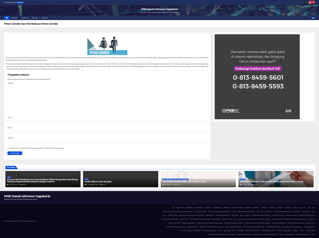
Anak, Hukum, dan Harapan (98, 181)
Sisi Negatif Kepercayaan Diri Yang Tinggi (219, 234)
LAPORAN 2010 (198, 207)
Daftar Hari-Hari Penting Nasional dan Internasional (191, 215)
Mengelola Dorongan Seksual (189, 223)
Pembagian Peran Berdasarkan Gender (175, 226)
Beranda (14, 18)
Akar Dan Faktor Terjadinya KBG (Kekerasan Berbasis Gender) (177, 211)
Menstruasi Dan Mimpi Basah (279, 223)
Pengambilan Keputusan (192, 226)
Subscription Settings (289, 234)
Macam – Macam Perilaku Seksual (247, 219)
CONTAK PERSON (173, 215)
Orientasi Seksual (310, 223)
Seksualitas (295, 230)
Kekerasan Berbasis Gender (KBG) (169, 219)
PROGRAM (248, 207)
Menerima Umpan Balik (174, 223)
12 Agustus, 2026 (14, 184)
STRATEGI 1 (256, 207)
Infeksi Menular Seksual (291, 215)
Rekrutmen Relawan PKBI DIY (252, 230)
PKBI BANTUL (198, 230)
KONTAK (230, 219)
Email (9, 127)
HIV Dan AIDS (234, 215)
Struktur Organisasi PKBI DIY (270, 234)
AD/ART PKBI (180, 207)
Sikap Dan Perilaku (310, 230)
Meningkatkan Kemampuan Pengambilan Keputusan (257, 223)
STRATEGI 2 (264, 207)
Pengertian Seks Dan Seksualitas (233, 226)
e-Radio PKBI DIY (209, 215)
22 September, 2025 (92, 184)
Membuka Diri (311, 219)
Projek (233, 230)
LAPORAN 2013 (227, 207)
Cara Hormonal (268, 211)
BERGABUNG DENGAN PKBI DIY (246, 211)
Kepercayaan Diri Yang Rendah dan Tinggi (200, 219)
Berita (9, 177)
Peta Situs (183, 230)
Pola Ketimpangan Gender (209, 230)
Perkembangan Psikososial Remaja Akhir (292, 226)
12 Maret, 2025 (168, 184)
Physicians (190, 230)
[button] (310, 18)
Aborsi (308, 207)
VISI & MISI (303, 207)
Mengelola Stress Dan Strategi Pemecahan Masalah (210, 223)
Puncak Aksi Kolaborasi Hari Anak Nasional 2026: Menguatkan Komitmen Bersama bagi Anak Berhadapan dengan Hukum (42, 180)
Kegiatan (25, 18)
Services (302, 230)
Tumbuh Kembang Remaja (302, 234)
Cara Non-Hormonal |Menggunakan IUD (282, 211)
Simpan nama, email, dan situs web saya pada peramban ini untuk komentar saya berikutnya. (37, 148)
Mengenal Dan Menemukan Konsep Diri (233, 223)
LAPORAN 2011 (208, 207)
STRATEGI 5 (288, 207)
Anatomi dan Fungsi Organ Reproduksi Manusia (219, 211)
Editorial (243, 179)
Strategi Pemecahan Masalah (243, 234)
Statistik (233, 234)
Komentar (10, 83)
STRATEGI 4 (280, 207)
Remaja (186, 179)
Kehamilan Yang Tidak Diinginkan (307, 215)
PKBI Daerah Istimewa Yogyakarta (159, 9)
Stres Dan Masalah (256, 234)
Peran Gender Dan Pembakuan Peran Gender (254, 226)
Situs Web (10, 138)
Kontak (45, 18)
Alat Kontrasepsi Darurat (200, 211)
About (313, 207)
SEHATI (279, 230)
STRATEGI (295, 207)
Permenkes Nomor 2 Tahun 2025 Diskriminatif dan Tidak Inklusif (271, 181)
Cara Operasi (297, 211)
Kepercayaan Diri (184, 219)
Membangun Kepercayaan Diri (299, 219)
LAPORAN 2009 (189, 207)
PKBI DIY (24, 184)
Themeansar (33, 221)
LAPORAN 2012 (217, 207)
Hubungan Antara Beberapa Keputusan (261, 215)
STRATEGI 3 (272, 207)
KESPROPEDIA (216, 219)
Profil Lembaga (227, 230)
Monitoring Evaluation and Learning (296, 223)
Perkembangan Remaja (309, 226)
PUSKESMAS (240, 230)
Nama (9, 117)
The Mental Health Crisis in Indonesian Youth (184, 181)
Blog (258, 211)
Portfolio (220, 230)
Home (173, 207)
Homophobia (247, 215)
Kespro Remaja (166, 179)
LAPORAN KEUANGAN (238, 207)
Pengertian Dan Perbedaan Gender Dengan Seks (211, 226)
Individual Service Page (278, 215)
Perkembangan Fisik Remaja (273, 226)
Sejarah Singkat (287, 230)
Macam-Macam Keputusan (263, 219)
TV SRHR (312, 234)
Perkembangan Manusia (177, 179)
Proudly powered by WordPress (12, 221)
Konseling (223, 219)
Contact (313, 211)
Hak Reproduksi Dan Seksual (223, 215)
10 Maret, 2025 (246, 184)
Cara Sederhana (305, 211)
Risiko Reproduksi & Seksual (269, 230)
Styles (280, 234)
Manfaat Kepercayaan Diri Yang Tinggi (281, 219)
